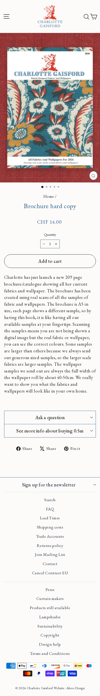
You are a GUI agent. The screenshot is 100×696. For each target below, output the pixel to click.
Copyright (50, 635)
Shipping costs (50, 527)
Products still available (50, 607)
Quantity (50, 234)
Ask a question (50, 417)
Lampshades (50, 617)
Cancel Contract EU (50, 572)
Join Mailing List (50, 554)
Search (50, 499)
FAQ (50, 509)
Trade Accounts (50, 536)
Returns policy (50, 545)
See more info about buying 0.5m (49, 431)
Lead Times (50, 518)
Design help (50, 644)
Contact (50, 563)
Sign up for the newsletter (48, 485)
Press (50, 589)
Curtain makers (50, 598)
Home (48, 196)
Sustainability (49, 626)
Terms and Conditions (50, 653)
